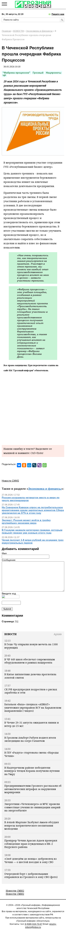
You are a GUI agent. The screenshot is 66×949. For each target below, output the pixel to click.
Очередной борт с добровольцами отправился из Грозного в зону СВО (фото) (31, 875)
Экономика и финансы (39, 30)
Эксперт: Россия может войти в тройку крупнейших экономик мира (26, 521)
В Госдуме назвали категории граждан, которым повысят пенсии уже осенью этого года (32, 531)
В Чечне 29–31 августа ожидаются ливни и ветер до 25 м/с (31, 724)
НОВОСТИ (18, 30)
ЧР (4, 75)
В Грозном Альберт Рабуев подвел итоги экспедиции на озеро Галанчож (30, 739)
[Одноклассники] (24, 465)
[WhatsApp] (44, 465)
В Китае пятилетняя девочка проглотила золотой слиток (30, 676)
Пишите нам (58, 14)
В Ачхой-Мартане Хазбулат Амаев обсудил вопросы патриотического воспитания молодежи (31, 825)
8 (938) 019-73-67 (33, 924)
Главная (6, 30)
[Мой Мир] (29, 465)
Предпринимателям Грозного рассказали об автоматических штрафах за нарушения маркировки (32, 789)
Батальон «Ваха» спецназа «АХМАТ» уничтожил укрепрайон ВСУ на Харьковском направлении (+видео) (32, 707)
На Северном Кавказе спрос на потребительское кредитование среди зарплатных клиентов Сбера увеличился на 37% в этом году (33, 510)
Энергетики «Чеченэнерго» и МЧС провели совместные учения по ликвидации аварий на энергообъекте (32, 807)
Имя (4, 553)
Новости (10, 634)
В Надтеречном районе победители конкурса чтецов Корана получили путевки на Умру (32, 771)
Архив (58, 634)
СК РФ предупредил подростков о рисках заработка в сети (30, 691)
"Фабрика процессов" (16, 72)
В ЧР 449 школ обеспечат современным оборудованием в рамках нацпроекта (29, 661)
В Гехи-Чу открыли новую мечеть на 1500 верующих (31, 646)
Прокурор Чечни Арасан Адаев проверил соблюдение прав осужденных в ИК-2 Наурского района (30, 844)
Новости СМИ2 (15, 890)
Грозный (38, 72)
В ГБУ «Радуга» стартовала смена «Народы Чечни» (31, 754)
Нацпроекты (53, 72)
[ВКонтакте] (19, 465)
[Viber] (39, 465)
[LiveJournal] (34, 465)
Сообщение (8, 560)
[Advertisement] (33, 408)
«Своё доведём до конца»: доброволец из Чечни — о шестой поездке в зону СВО (30, 860)
